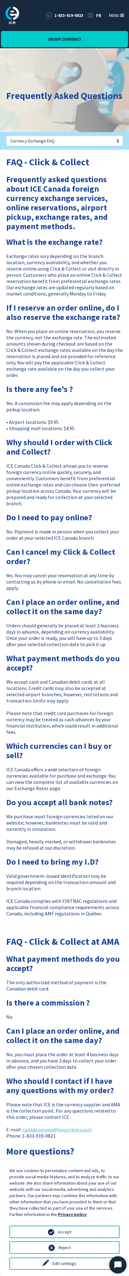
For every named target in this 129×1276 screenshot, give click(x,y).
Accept (64, 1232)
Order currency (64, 39)
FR (98, 15)
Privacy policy (72, 1214)
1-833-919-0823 (68, 15)
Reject (65, 1247)
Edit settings (64, 1263)
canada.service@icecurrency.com (57, 1129)
